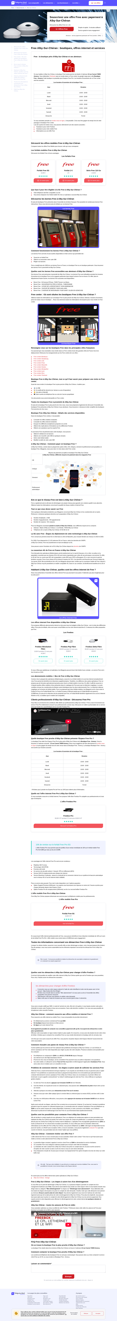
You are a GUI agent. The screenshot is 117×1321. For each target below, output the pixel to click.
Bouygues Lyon (47, 1298)
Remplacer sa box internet (33, 1304)
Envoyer (68, 1276)
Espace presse (79, 1305)
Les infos (75, 3)
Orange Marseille (63, 1300)
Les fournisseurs (62, 3)
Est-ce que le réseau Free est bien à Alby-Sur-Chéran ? (21, 66)
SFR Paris (29, 1297)
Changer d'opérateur (64, 1301)
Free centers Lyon (39, 371)
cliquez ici (90, 1280)
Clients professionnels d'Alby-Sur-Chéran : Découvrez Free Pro (20, 77)
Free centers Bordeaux (41, 356)
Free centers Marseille (40, 365)
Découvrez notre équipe (81, 1297)
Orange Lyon (46, 1300)
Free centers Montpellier (41, 369)
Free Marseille (62, 1296)
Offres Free (63, 29)
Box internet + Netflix (48, 1302)
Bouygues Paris (31, 1298)
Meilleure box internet (64, 1302)
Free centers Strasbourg (41, 358)
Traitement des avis (80, 1302)
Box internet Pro (47, 1304)
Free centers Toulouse (40, 375)
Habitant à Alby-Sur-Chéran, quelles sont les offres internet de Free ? (21, 71)
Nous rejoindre (79, 1308)
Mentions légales (80, 1300)
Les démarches (48, 3)
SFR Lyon (45, 1297)
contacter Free (93, 1128)
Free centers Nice (39, 373)
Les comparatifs (34, 3)
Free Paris (29, 1296)
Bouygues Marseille (63, 1298)
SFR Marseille (62, 1297)
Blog (77, 1304)
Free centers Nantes (40, 367)
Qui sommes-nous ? (80, 1296)
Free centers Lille (39, 361)
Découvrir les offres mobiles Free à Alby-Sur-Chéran (21, 48)
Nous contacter (79, 1298)
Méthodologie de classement (82, 1301)
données (76, 546)
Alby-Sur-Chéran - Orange (42, 1177)
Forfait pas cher (31, 1301)
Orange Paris (30, 1300)
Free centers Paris (39, 363)
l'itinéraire (53, 76)
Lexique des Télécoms (81, 1307)
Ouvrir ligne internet (47, 1301)
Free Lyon (45, 1296)
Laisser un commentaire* (41, 1264)
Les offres (97, 3)
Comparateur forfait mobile (33, 1302)
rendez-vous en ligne (58, 120)
